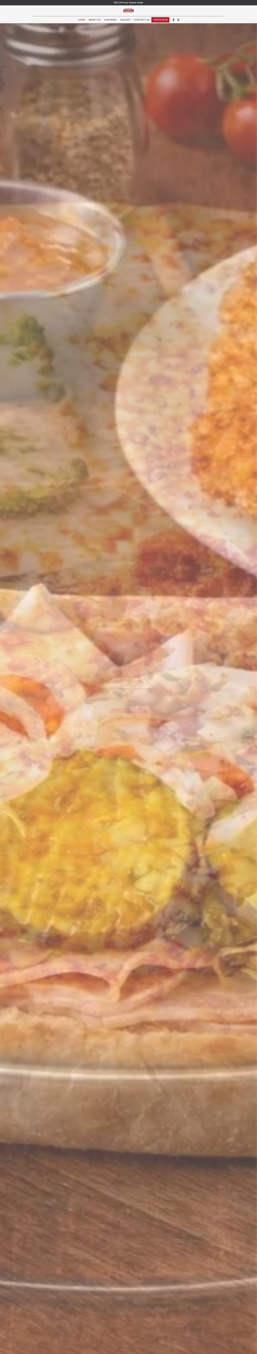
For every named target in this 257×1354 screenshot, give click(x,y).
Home (81, 19)
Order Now (160, 19)
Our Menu (110, 19)
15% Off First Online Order (128, 2)
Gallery (125, 19)
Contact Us (142, 19)
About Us (95, 19)
